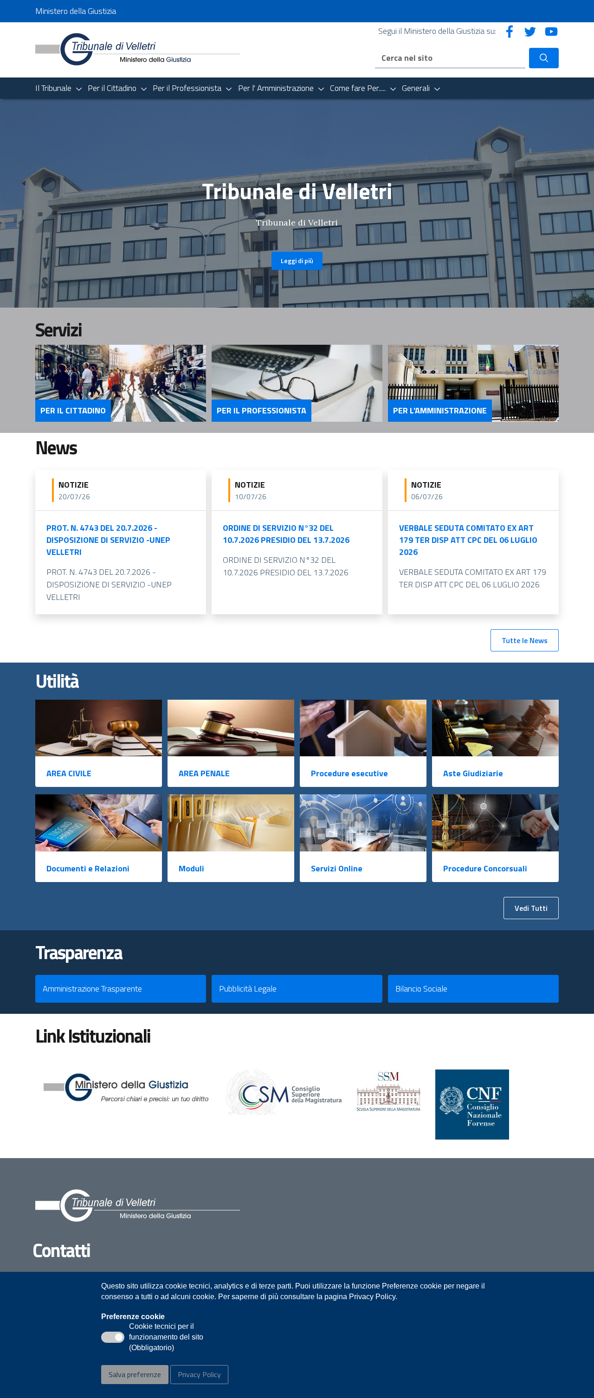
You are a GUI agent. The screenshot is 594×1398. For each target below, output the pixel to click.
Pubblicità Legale (248, 988)
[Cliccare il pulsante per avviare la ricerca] (544, 58)
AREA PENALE (204, 773)
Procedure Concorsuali (485, 868)
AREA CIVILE (68, 773)
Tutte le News (525, 640)
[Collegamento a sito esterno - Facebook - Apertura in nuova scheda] (509, 31)
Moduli (191, 868)
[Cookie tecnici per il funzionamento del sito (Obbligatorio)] (112, 1337)
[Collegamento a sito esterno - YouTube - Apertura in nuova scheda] (551, 31)
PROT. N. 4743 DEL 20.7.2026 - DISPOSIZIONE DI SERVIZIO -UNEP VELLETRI (108, 540)
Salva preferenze (135, 1374)
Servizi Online (336, 868)
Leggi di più (297, 260)
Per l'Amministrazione (440, 411)
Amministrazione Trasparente (92, 988)
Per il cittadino (73, 411)
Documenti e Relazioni (87, 868)
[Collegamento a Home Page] (137, 49)
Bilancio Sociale (421, 988)
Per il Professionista (261, 411)
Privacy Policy (199, 1374)
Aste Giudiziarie (473, 773)
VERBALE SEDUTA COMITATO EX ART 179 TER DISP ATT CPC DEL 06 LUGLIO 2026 (468, 540)
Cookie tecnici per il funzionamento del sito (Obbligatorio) (166, 1338)
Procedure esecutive (349, 773)
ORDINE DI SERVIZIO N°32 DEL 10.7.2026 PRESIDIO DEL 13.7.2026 (286, 534)
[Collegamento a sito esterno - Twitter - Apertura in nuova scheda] (530, 31)
